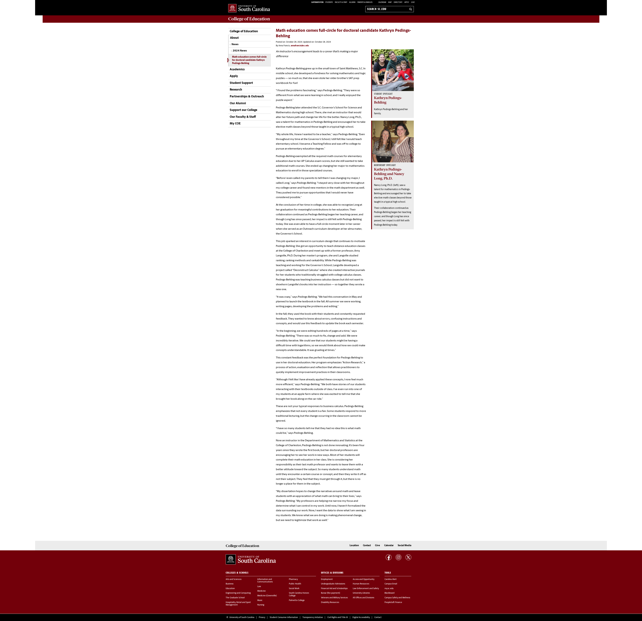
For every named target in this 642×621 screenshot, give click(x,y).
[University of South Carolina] (251, 559)
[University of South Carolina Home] (249, 8)
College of (249, 18)
